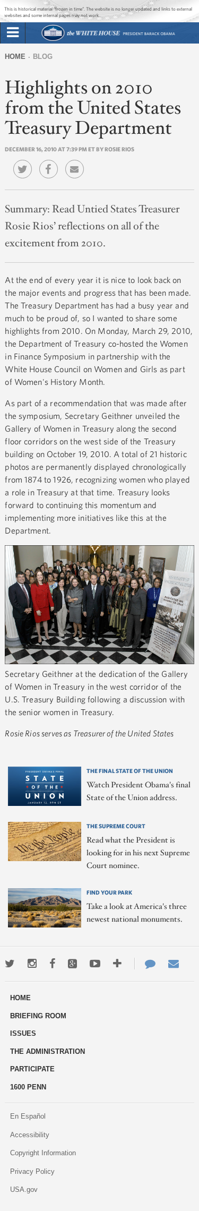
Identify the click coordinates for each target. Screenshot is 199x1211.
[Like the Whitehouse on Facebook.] (52, 963)
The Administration (47, 1051)
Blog (43, 57)
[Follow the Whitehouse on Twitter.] (10, 963)
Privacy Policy (32, 1171)
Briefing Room (38, 1016)
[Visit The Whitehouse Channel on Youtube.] (95, 963)
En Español (28, 1116)
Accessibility (29, 1135)
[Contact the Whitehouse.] (144, 963)
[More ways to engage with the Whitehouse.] (117, 963)
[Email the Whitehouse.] (173, 963)
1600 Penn (28, 1087)
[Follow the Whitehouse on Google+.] (72, 963)
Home (15, 57)
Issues (23, 1033)
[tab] (13, 33)
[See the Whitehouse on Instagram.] (32, 963)
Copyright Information (43, 1153)
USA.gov (24, 1189)
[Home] (107, 40)
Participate (32, 1069)
